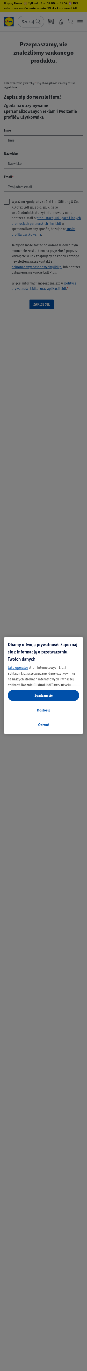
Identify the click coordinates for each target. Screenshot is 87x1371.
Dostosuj (43, 710)
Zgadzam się (44, 695)
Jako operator (18, 667)
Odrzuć (43, 724)
